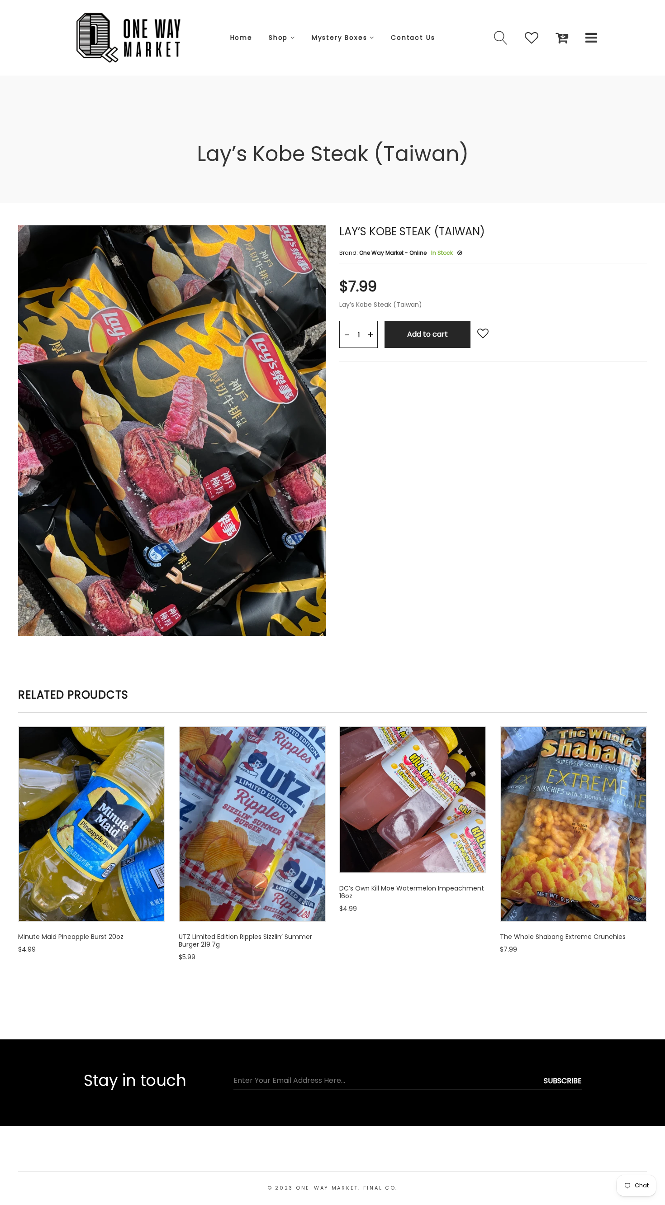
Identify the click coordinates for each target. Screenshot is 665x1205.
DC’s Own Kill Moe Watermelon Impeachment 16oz (411, 892)
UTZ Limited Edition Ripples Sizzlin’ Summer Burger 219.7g (245, 940)
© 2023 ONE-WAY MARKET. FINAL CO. (332, 1187)
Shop (279, 37)
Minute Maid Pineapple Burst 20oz (71, 936)
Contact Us (413, 37)
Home (241, 37)
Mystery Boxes (341, 37)
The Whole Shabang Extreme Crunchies (563, 936)
